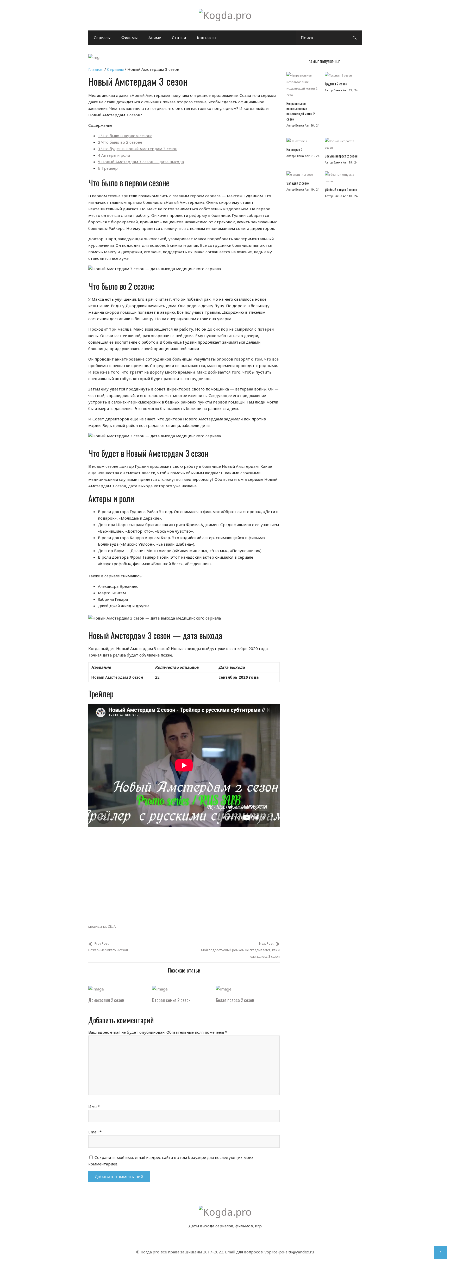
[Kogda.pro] (225, 15)
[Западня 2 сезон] (303, 175)
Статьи (179, 37)
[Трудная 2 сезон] (341, 76)
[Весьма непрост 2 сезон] (341, 145)
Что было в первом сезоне (125, 135)
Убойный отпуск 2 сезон (341, 189)
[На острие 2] (303, 142)
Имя (94, 1106)
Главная (95, 69)
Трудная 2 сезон (336, 83)
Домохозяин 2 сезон (106, 1000)
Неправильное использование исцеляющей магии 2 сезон (300, 111)
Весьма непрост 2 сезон (341, 156)
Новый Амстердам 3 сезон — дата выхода (141, 161)
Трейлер (108, 168)
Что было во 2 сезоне (120, 142)
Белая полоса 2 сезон (235, 1000)
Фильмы (129, 37)
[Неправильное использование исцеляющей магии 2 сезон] (303, 86)
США (112, 926)
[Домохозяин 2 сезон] (96, 989)
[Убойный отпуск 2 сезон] (341, 179)
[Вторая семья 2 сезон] (160, 989)
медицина (97, 926)
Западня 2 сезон (297, 183)
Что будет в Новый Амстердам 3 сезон (137, 148)
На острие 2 (294, 149)
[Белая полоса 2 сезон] (224, 989)
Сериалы (102, 37)
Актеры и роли (114, 155)
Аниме (154, 37)
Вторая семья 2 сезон (171, 1000)
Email (95, 1131)
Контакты (206, 37)
